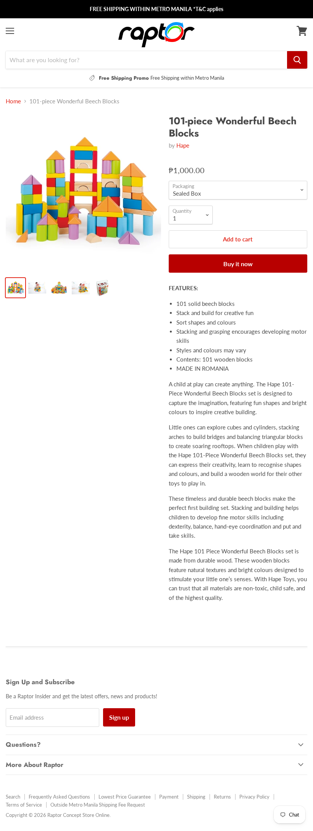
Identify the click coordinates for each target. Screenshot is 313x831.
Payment (169, 797)
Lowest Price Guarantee (124, 797)
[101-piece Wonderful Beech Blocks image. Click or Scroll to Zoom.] (83, 192)
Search (13, 797)
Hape (182, 145)
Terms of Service (24, 805)
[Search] (297, 60)
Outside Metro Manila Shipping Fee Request (97, 805)
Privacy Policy (254, 797)
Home (13, 101)
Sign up (119, 717)
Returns (222, 797)
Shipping (196, 797)
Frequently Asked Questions (59, 797)
